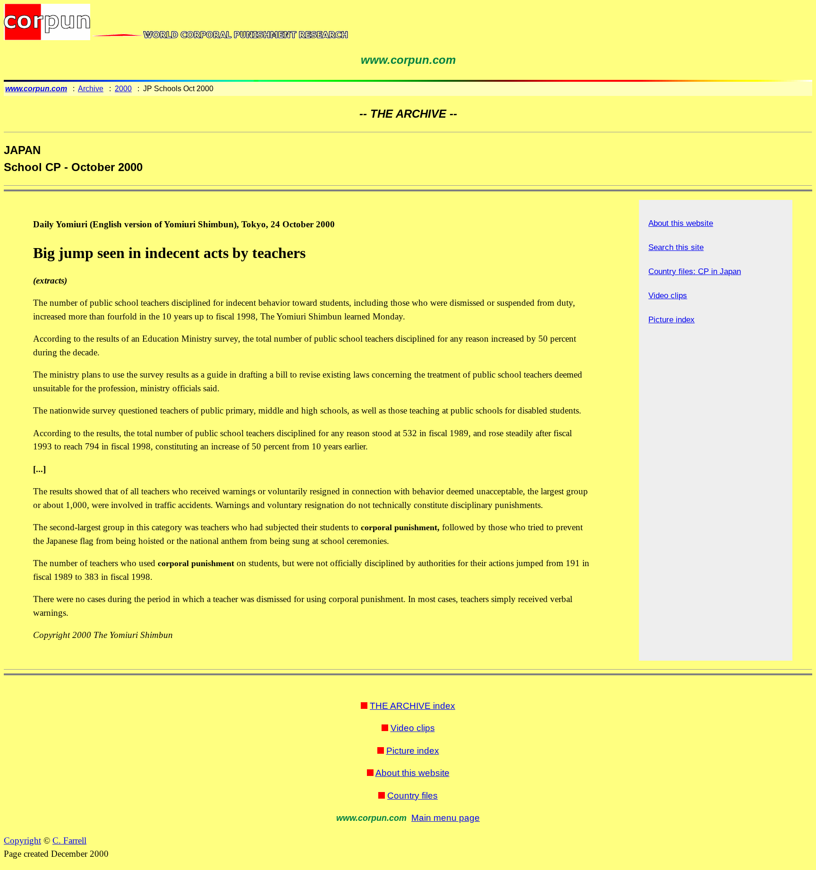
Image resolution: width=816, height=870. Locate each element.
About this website (680, 223)
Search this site (676, 247)
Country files (412, 796)
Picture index (671, 319)
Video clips (667, 295)
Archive (90, 89)
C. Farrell (69, 840)
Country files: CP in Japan (694, 271)
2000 (123, 89)
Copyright (22, 840)
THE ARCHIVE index (412, 706)
